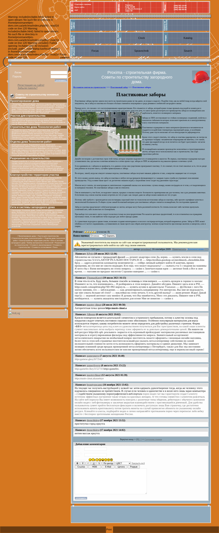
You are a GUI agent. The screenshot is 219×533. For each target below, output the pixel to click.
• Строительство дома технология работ (27, 238)
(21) (198, 249)
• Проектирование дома (26, 236)
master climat (94, 304)
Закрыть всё (138, 463)
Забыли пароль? (28, 88)
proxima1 (146, 249)
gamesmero (93, 355)
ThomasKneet (94, 277)
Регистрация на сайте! (31, 85)
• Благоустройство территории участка (33, 240)
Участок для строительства (27, 115)
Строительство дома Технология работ (35, 127)
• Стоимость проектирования (40, 245)
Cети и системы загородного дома (32, 207)
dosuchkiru (93, 420)
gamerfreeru (93, 365)
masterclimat (94, 375)
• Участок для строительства (48, 236)
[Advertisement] (38, 281)
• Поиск (54, 247)
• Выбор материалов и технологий (39, 243)
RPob (90, 253)
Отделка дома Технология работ (31, 141)
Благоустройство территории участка (34, 174)
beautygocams (94, 384)
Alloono (91, 314)
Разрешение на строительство (30, 158)
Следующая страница (153, 439)
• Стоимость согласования (41, 247)
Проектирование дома (24, 101)
